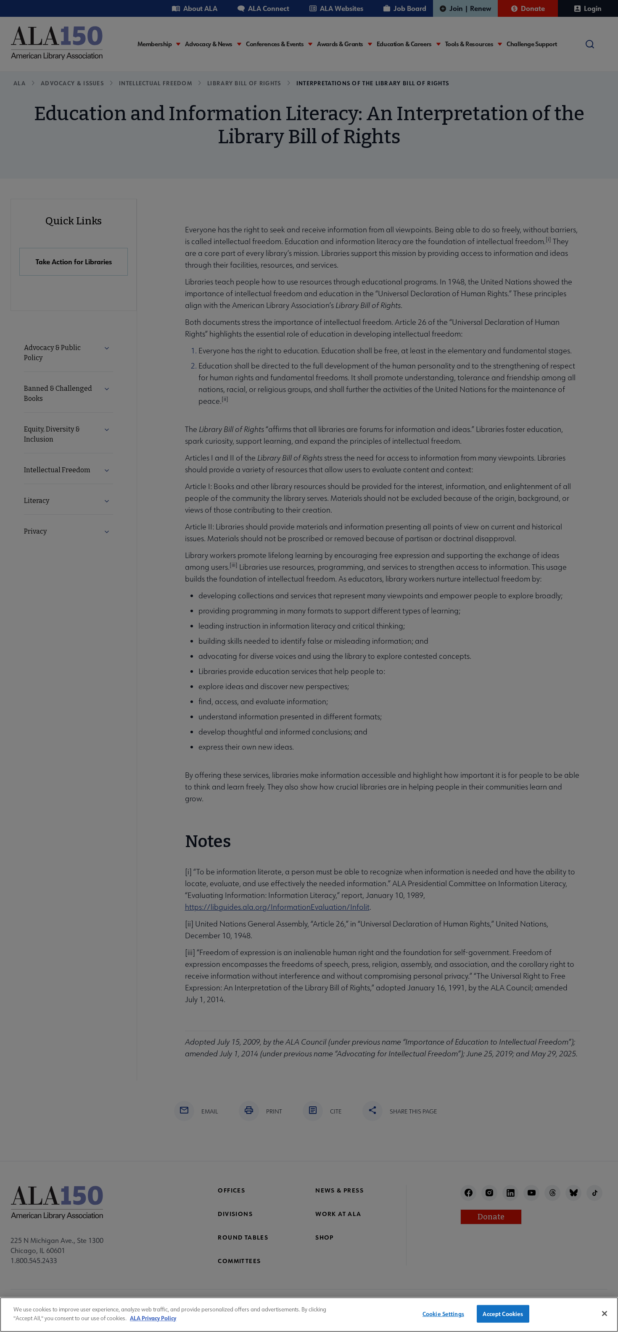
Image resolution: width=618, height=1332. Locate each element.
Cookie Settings (443, 1313)
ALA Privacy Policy (153, 1317)
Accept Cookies (503, 1313)
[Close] (604, 1313)
